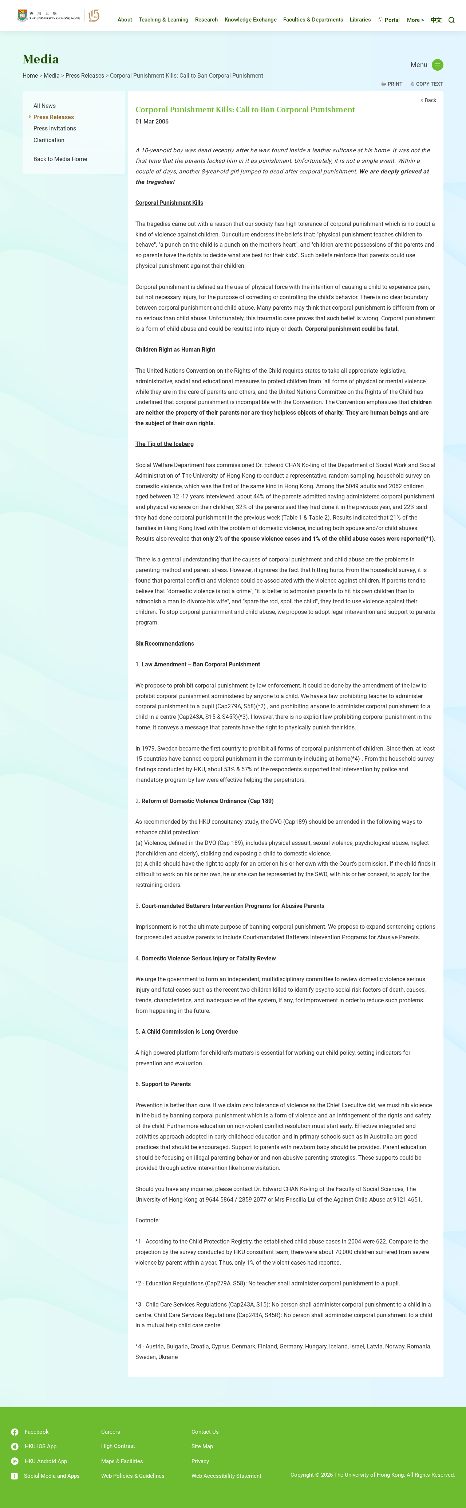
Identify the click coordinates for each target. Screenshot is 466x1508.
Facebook (37, 1432)
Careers (110, 1432)
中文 (436, 20)
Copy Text (429, 84)
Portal (391, 20)
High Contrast (118, 1446)
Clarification (48, 140)
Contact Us (205, 1432)
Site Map (202, 1446)
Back (430, 100)
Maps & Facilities (122, 1461)
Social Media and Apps (52, 1476)
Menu (419, 64)
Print (395, 84)
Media (52, 75)
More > (415, 20)
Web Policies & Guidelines (133, 1476)
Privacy (200, 1461)
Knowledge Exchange (251, 19)
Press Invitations (54, 128)
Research (206, 19)
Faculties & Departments (313, 19)
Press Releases (85, 75)
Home (30, 75)
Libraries (360, 19)
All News (44, 105)
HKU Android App (46, 1461)
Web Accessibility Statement (226, 1476)
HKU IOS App (40, 1446)
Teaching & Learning (164, 19)
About (125, 19)
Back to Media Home (60, 159)
